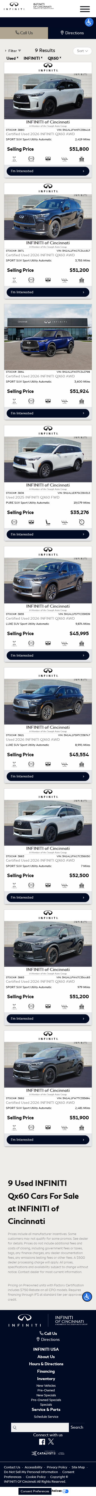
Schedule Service (46, 1417)
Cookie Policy (36, 1477)
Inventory (46, 1379)
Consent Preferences (35, 1491)
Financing (46, 1371)
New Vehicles (46, 1385)
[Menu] (85, 10)
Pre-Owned (46, 1390)
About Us (46, 1357)
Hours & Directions (46, 1364)
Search (77, 1427)
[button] (87, 1297)
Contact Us (12, 1467)
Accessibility (34, 1467)
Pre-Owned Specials (46, 1400)
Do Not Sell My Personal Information (31, 1472)
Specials (46, 1404)
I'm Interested (22, 171)
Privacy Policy (57, 1467)
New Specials (46, 1395)
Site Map (79, 1467)
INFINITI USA (46, 1350)
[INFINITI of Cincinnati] (29, 5)
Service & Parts (46, 1410)
